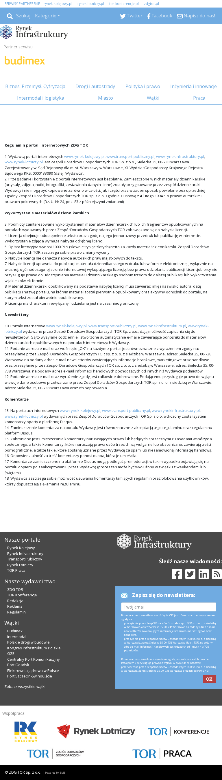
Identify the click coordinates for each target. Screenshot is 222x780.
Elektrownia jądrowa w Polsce (33, 670)
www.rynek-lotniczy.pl (24, 162)
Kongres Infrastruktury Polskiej (34, 648)
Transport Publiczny (24, 559)
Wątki (153, 98)
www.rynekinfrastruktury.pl (180, 156)
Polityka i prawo (142, 86)
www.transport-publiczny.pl (130, 156)
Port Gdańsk (18, 664)
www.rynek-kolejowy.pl (84, 156)
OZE (10, 653)
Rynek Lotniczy (20, 564)
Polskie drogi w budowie (28, 642)
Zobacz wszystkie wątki (24, 686)
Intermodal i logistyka (40, 98)
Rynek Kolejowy (21, 547)
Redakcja (15, 600)
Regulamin (16, 612)
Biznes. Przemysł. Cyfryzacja (35, 86)
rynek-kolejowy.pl (58, 3)
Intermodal (16, 636)
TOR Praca (16, 570)
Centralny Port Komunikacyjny (33, 659)
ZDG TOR (15, 589)
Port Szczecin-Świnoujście (29, 676)
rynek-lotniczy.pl (90, 3)
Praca (199, 98)
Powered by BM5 (55, 772)
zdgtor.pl (151, 3)
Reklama (15, 606)
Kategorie (45, 15)
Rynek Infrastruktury (25, 553)
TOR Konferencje (22, 595)
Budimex (15, 630)
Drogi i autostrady (95, 86)
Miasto (105, 98)
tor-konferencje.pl (124, 3)
